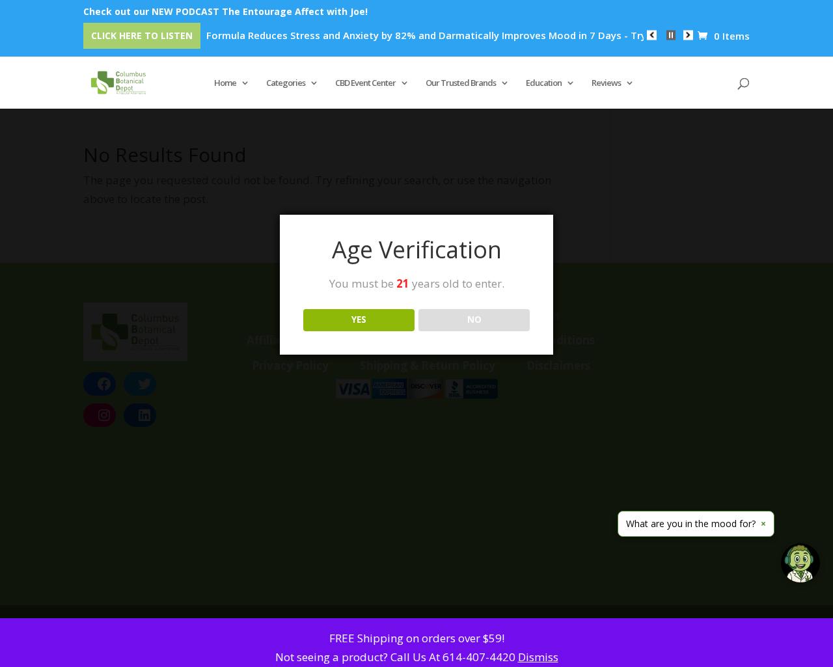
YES (358, 319)
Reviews (606, 83)
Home (225, 83)
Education (544, 83)
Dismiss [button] (538, 656)
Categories (285, 83)
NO (474, 319)
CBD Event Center (365, 83)
